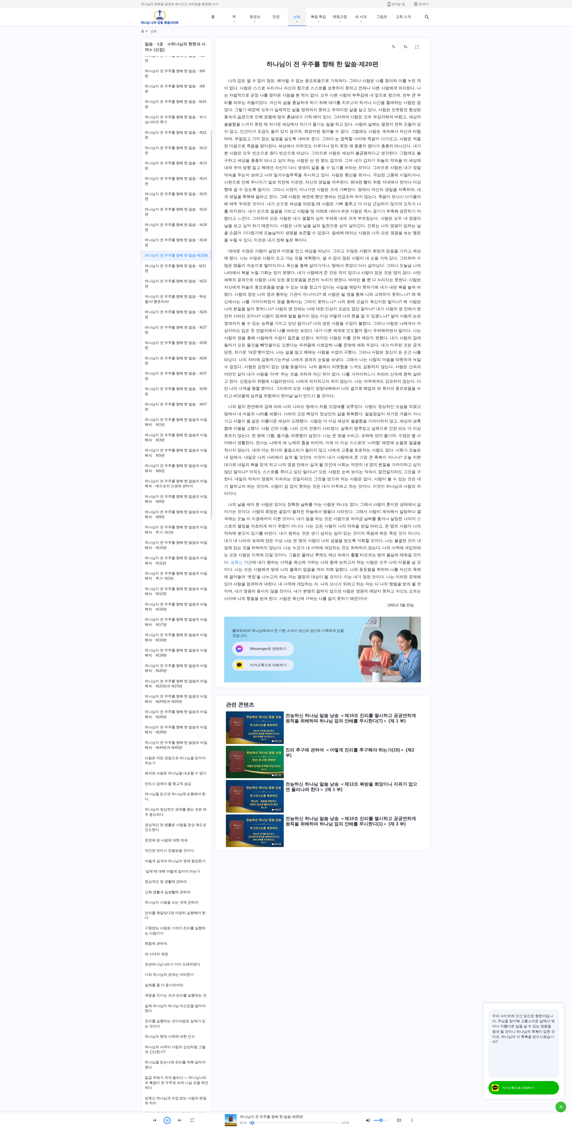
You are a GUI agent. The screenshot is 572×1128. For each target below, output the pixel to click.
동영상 (255, 17)
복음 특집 (318, 17)
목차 (230, 47)
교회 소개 (403, 17)
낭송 (297, 17)
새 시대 (361, 17)
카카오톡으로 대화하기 (518, 1088)
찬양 (276, 17)
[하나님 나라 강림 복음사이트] (160, 17)
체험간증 (340, 17)
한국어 (423, 4)
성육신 (237, 562)
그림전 (381, 17)
